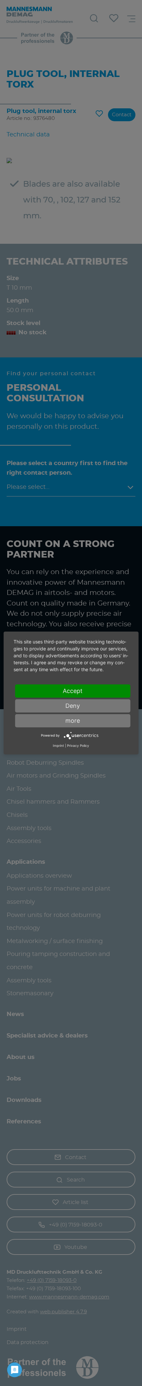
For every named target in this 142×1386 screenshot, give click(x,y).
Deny (72, 705)
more (72, 720)
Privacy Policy (78, 746)
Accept (73, 690)
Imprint (58, 746)
